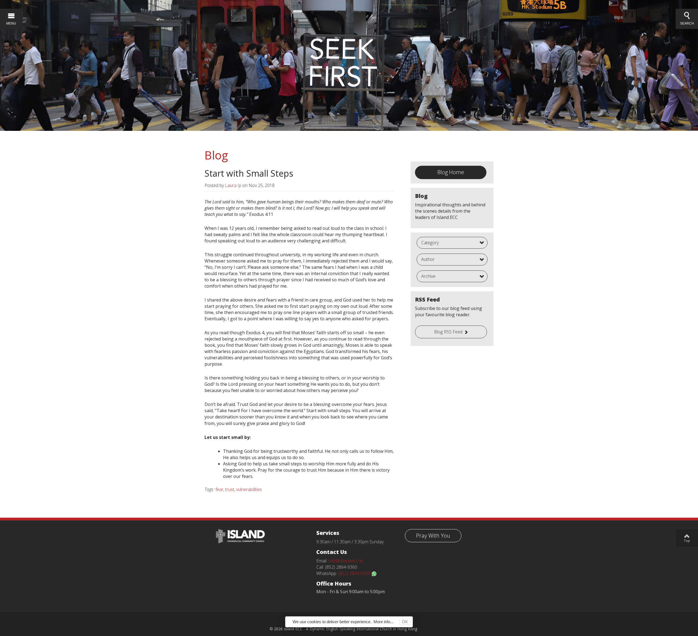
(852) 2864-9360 (354, 573)
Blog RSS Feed (448, 332)
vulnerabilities (249, 489)
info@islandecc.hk (345, 561)
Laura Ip (233, 185)
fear (219, 489)
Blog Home (450, 172)
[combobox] (452, 243)
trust (229, 489)
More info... (383, 621)
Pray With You (433, 535)
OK (405, 621)
